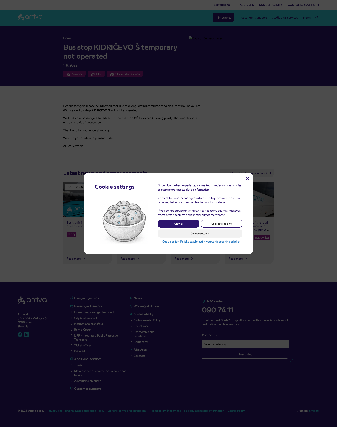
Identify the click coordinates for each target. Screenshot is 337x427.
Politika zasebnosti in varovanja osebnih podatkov (210, 241)
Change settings (200, 233)
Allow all (178, 223)
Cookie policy (170, 241)
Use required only (221, 223)
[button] (247, 178)
